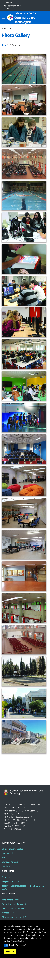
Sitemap (5, 857)
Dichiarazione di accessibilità (14, 917)
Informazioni (7, 853)
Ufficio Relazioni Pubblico (12, 848)
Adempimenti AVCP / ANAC (14, 908)
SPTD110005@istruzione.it (20, 816)
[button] (6, 945)
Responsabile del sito (11, 881)
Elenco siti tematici (10, 861)
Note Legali (7, 877)
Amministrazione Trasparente (14, 904)
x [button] (48, 922)
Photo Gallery (16, 35)
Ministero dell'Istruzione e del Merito (12, 5)
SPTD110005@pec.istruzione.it (21, 819)
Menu (3, 17)
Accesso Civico (8, 912)
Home (4, 44)
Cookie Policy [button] (17, 941)
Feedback (6, 866)
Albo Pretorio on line (10, 899)
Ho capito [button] (9, 951)
